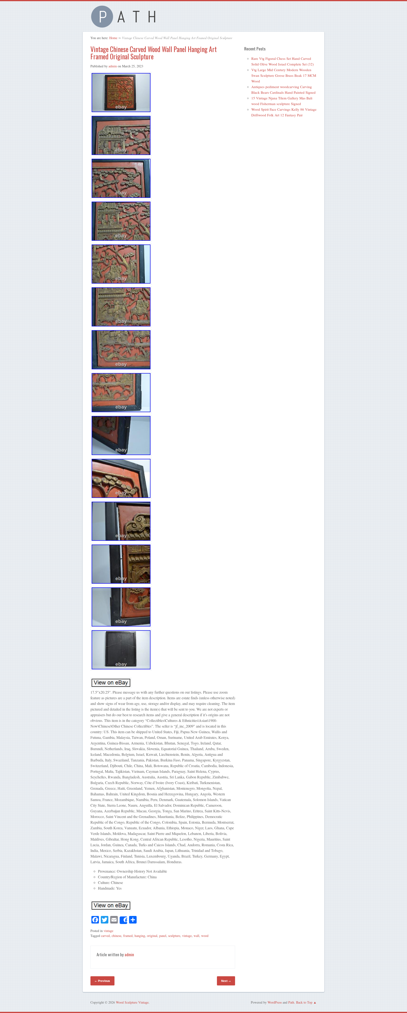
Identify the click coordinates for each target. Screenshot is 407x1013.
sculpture (174, 935)
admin (113, 66)
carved (105, 935)
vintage (108, 930)
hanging (139, 935)
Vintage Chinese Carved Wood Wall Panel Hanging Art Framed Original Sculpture (153, 52)
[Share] (123, 920)
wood (204, 935)
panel (162, 935)
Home (113, 38)
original (152, 935)
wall (196, 935)
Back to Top (304, 1002)
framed (128, 935)
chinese (116, 935)
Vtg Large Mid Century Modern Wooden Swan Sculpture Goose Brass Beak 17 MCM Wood (283, 75)
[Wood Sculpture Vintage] (125, 24)
